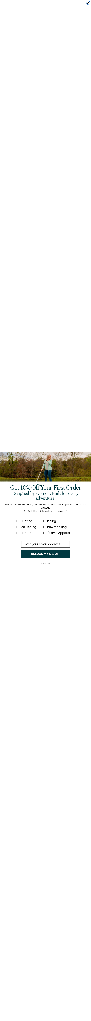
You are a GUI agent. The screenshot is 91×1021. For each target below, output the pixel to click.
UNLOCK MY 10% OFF (45, 554)
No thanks (45, 563)
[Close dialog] (88, 3)
